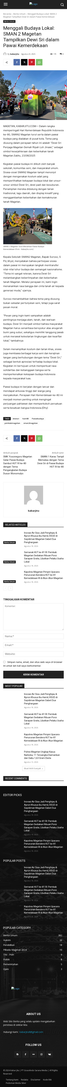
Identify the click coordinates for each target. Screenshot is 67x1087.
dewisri (16, 418)
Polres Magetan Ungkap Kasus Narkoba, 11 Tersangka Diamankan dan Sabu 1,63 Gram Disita (42, 754)
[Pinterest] (31, 62)
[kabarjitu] (5, 54)
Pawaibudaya (38, 418)
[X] (24, 62)
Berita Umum (19, 14)
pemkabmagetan (12, 423)
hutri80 (25, 418)
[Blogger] (17, 1054)
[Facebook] (16, 62)
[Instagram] (41, 1054)
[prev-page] (5, 588)
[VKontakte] (49, 1054)
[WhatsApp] (39, 62)
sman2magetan (30, 423)
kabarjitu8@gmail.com (31, 1031)
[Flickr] (33, 1054)
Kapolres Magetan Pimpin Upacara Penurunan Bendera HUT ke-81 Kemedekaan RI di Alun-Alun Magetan (43, 575)
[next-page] (10, 588)
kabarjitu (14, 54)
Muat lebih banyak (32, 768)
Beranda (7, 14)
